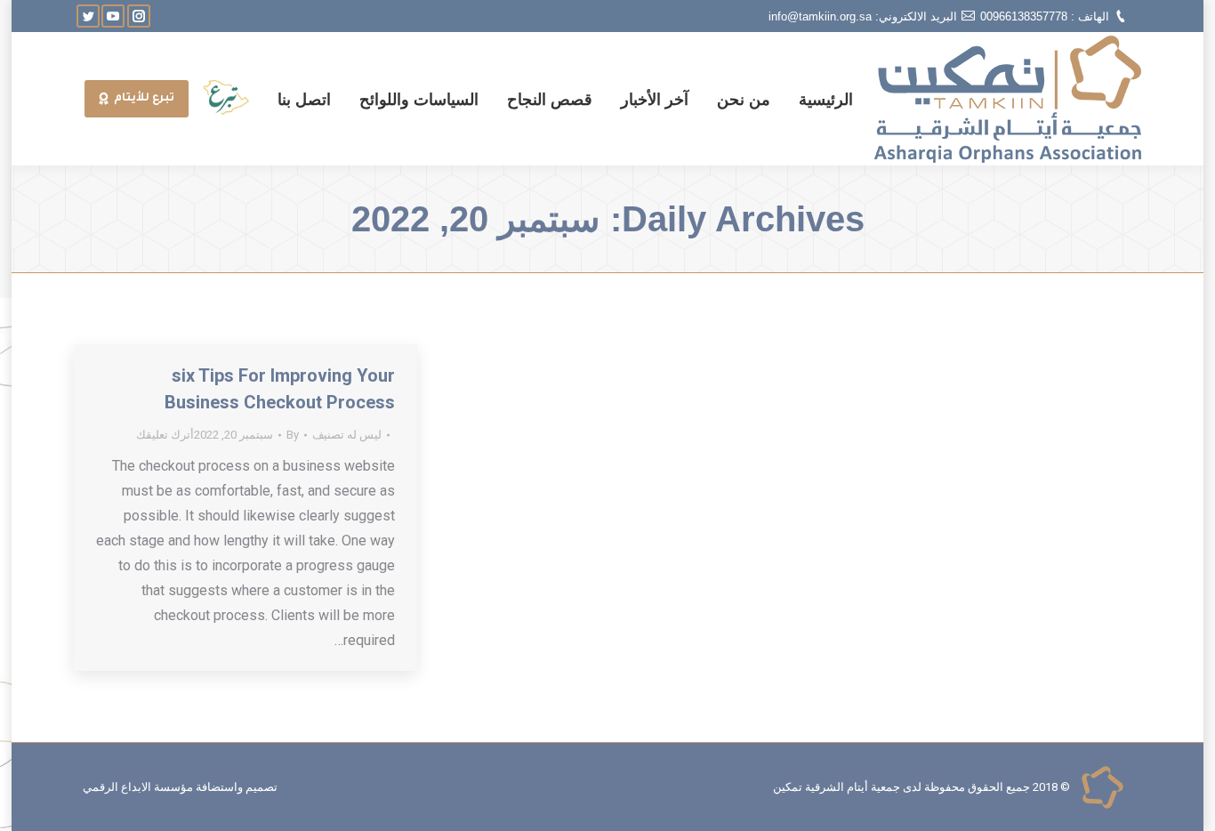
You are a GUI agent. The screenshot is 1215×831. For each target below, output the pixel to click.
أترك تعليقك (165, 434)
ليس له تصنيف (347, 434)
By (292, 434)
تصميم (261, 787)
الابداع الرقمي (117, 787)
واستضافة (219, 787)
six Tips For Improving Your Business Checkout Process (280, 389)
